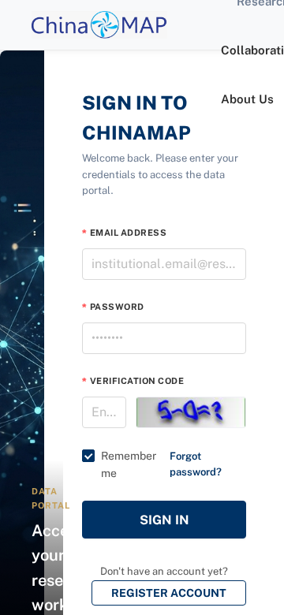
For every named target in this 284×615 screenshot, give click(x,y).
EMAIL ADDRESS (128, 232)
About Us (247, 99)
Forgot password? (196, 464)
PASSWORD (117, 306)
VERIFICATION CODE (137, 381)
